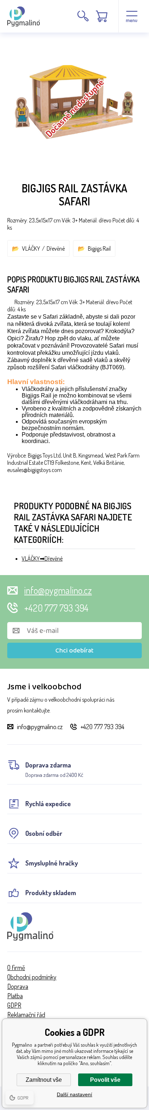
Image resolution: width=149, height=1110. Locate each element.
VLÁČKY (31, 248)
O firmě (16, 967)
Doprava (17, 986)
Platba (15, 996)
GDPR (14, 1005)
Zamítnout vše (44, 1080)
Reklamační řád (26, 1014)
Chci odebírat (74, 651)
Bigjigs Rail (99, 248)
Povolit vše (105, 1080)
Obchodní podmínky (31, 977)
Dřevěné (56, 248)
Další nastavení (74, 1094)
